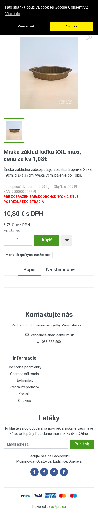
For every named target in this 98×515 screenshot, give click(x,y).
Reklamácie (25, 380)
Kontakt (25, 394)
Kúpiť (47, 239)
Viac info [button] (12, 14)
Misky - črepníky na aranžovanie (28, 255)
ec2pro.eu (58, 507)
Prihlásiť (82, 444)
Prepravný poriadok (24, 387)
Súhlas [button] (71, 26)
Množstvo (12, 231)
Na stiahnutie (60, 269)
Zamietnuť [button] (26, 26)
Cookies (24, 400)
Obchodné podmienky (24, 367)
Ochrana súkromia (24, 374)
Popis (30, 269)
